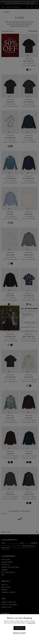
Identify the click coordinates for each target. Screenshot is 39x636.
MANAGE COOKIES (19, 633)
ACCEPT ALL (19, 628)
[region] (19, 625)
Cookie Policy (31, 623)
